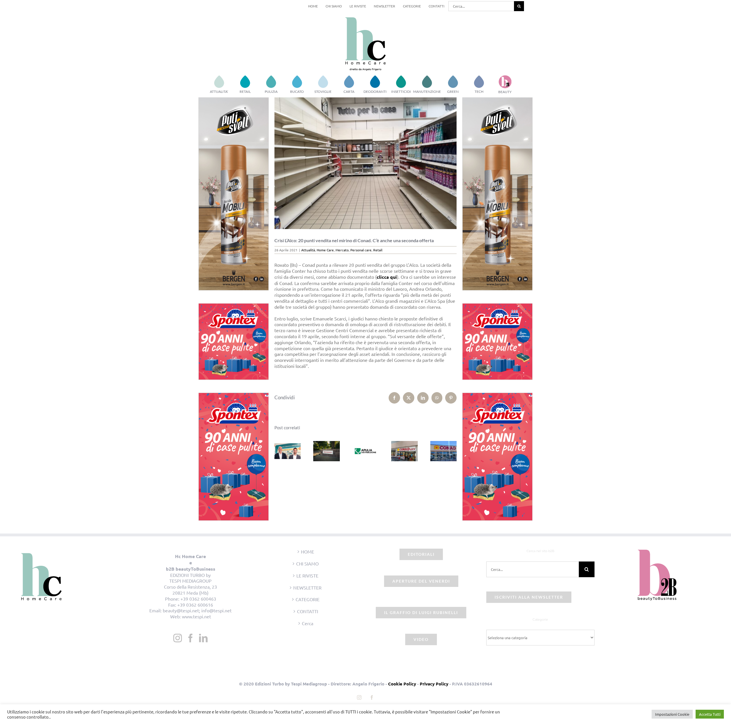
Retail (377, 250)
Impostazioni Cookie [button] (672, 714)
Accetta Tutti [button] (709, 714)
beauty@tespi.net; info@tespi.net (197, 610)
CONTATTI (307, 611)
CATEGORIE (308, 599)
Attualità (308, 250)
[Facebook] (190, 638)
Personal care (360, 250)
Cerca (307, 623)
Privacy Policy (434, 684)
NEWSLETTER (307, 587)
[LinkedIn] (203, 638)
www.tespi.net (196, 616)
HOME (307, 551)
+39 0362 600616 (195, 604)
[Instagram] (177, 638)
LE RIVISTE (307, 575)
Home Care (325, 250)
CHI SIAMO (307, 563)
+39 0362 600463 (198, 598)
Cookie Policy (402, 684)
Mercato (342, 250)
